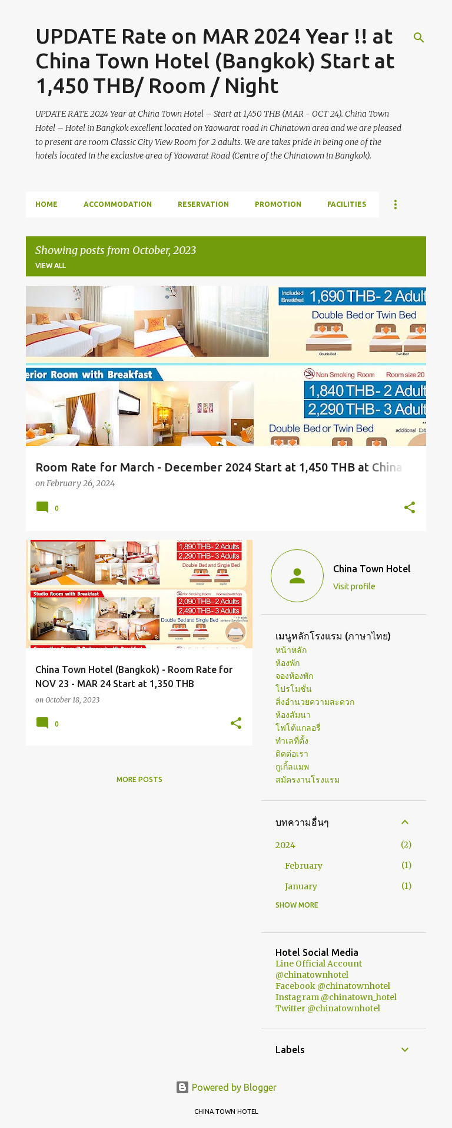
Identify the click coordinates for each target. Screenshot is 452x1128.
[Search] (419, 38)
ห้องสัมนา (293, 715)
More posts (139, 779)
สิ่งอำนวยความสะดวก (314, 702)
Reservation (203, 204)
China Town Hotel (372, 568)
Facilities (346, 204)
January (301, 886)
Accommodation (118, 204)
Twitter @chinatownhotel (327, 1008)
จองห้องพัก (294, 676)
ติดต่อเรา (291, 753)
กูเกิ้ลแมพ (292, 766)
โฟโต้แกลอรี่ (298, 728)
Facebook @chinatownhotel (332, 986)
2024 (285, 845)
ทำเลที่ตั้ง (291, 740)
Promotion (278, 204)
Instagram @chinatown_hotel (336, 997)
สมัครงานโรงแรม (307, 779)
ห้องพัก (287, 663)
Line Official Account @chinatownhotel (318, 969)
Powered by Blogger (233, 1087)
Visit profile (354, 586)
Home (46, 204)
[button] (410, 508)
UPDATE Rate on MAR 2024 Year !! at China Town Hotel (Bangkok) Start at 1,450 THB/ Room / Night (214, 60)
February (304, 865)
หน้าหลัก (291, 650)
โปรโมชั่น (293, 689)
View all (50, 265)
